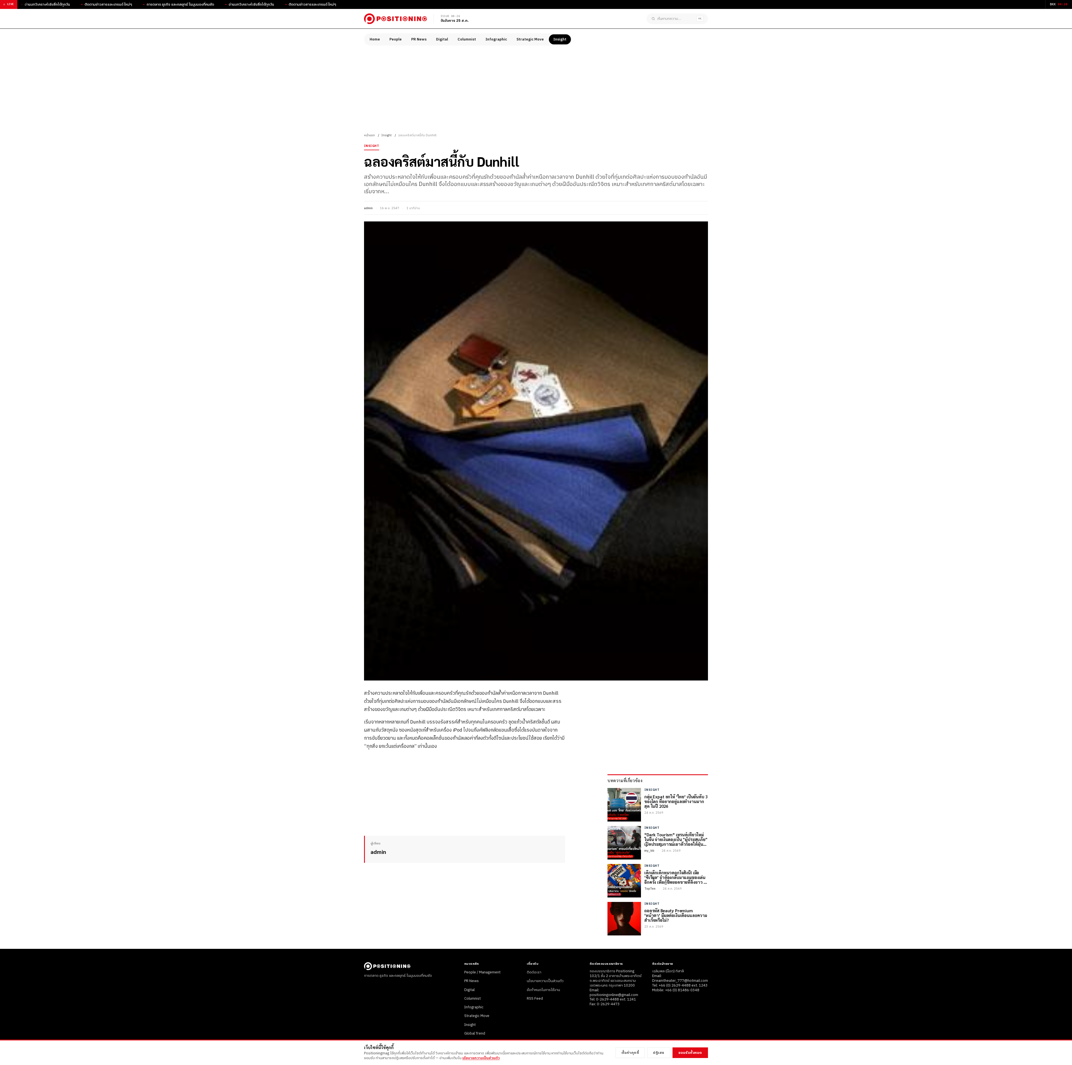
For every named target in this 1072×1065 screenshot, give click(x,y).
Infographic (496, 39)
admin (368, 208)
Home (375, 39)
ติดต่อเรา (534, 972)
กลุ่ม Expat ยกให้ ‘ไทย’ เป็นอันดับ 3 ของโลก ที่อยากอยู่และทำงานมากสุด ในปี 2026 (676, 801)
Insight (559, 39)
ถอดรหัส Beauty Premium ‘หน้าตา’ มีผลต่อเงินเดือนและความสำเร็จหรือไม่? (675, 915)
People (395, 39)
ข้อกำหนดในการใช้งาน (543, 990)
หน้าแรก (369, 135)
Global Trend (474, 1033)
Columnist (467, 39)
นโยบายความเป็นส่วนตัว (545, 981)
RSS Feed (535, 998)
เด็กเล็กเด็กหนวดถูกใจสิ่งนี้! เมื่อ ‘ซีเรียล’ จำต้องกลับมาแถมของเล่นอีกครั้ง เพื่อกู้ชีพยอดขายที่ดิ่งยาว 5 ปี (675, 877)
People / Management (482, 972)
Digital (442, 39)
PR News (419, 39)
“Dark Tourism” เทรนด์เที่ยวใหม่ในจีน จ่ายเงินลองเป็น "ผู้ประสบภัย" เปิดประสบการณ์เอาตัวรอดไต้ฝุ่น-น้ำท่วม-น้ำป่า (675, 839)
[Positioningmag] (395, 18)
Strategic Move (530, 39)
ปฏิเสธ (658, 1053)
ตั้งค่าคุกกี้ (630, 1053)
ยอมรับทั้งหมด (690, 1053)
